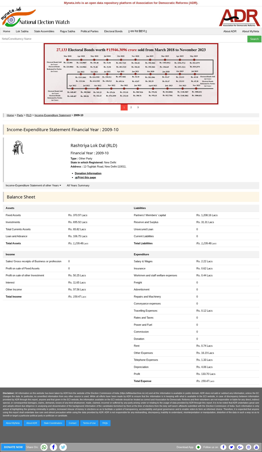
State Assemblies (44, 31)
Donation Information (88, 173)
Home (6, 31)
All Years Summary (78, 185)
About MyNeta (250, 31)
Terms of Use (89, 423)
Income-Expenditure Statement (53, 115)
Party (20, 115)
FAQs (105, 423)
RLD (29, 115)
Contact (72, 423)
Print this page (87, 177)
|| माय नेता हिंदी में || (137, 31)
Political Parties (90, 31)
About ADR (230, 31)
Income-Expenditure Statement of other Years (33, 185)
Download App (185, 447)
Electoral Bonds (113, 31)
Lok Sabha (22, 31)
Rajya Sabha (67, 31)
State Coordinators (53, 423)
